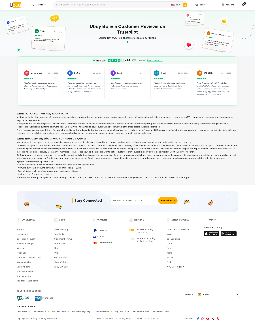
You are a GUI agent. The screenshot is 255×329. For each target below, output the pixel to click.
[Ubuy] (15, 4)
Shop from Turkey (141, 311)
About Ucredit (61, 257)
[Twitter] (213, 319)
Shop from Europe (161, 311)
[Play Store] (229, 234)
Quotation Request (26, 239)
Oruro (169, 248)
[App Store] (212, 234)
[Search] (185, 5)
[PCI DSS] (23, 298)
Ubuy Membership (25, 271)
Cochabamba (173, 239)
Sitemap (21, 248)
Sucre (169, 253)
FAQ (56, 253)
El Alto (170, 243)
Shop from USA (23, 311)
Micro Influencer (24, 267)
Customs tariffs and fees (29, 257)
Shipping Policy (24, 262)
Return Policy (60, 243)
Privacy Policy (125, 319)
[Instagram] (202, 319)
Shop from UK (40, 311)
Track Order (22, 253)
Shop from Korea (101, 311)
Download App (61, 229)
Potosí (170, 257)
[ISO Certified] (42, 298)
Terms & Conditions (105, 319)
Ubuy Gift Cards (62, 267)
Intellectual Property (27, 243)
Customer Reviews (63, 239)
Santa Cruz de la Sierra (178, 229)
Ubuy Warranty (24, 276)
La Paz (170, 234)
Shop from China (121, 311)
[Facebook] (198, 319)
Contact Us (22, 234)
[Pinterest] (218, 319)
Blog (56, 248)
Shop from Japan (58, 311)
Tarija (169, 262)
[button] (201, 5)
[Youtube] (207, 319)
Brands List (59, 234)
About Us (21, 229)
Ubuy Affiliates (61, 262)
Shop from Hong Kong (80, 311)
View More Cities (175, 267)
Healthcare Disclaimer (27, 280)
